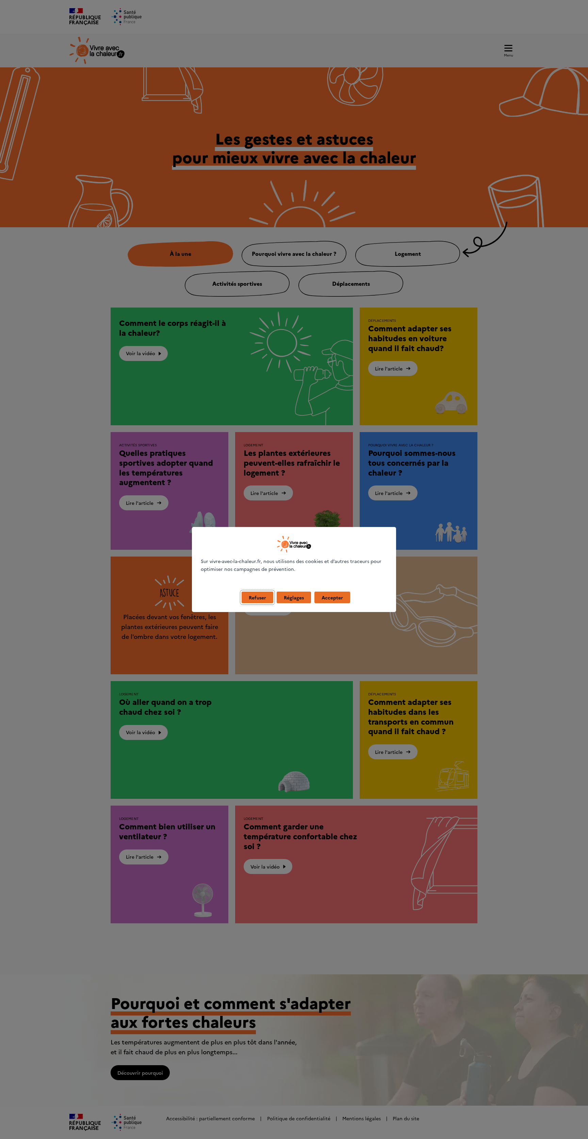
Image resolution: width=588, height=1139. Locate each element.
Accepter (332, 597)
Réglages (294, 597)
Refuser (257, 597)
